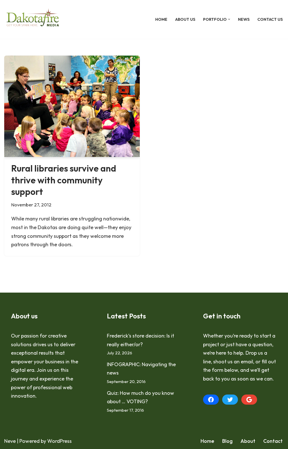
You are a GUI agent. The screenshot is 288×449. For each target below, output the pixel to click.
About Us (185, 19)
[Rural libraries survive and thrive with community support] (72, 106)
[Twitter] (230, 400)
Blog (227, 441)
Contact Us (270, 19)
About (247, 441)
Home (161, 19)
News (243, 19)
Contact (273, 441)
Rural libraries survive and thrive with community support (63, 180)
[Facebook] (211, 400)
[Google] (249, 400)
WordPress (59, 441)
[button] (229, 19)
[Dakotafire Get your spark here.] (32, 19)
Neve (10, 441)
